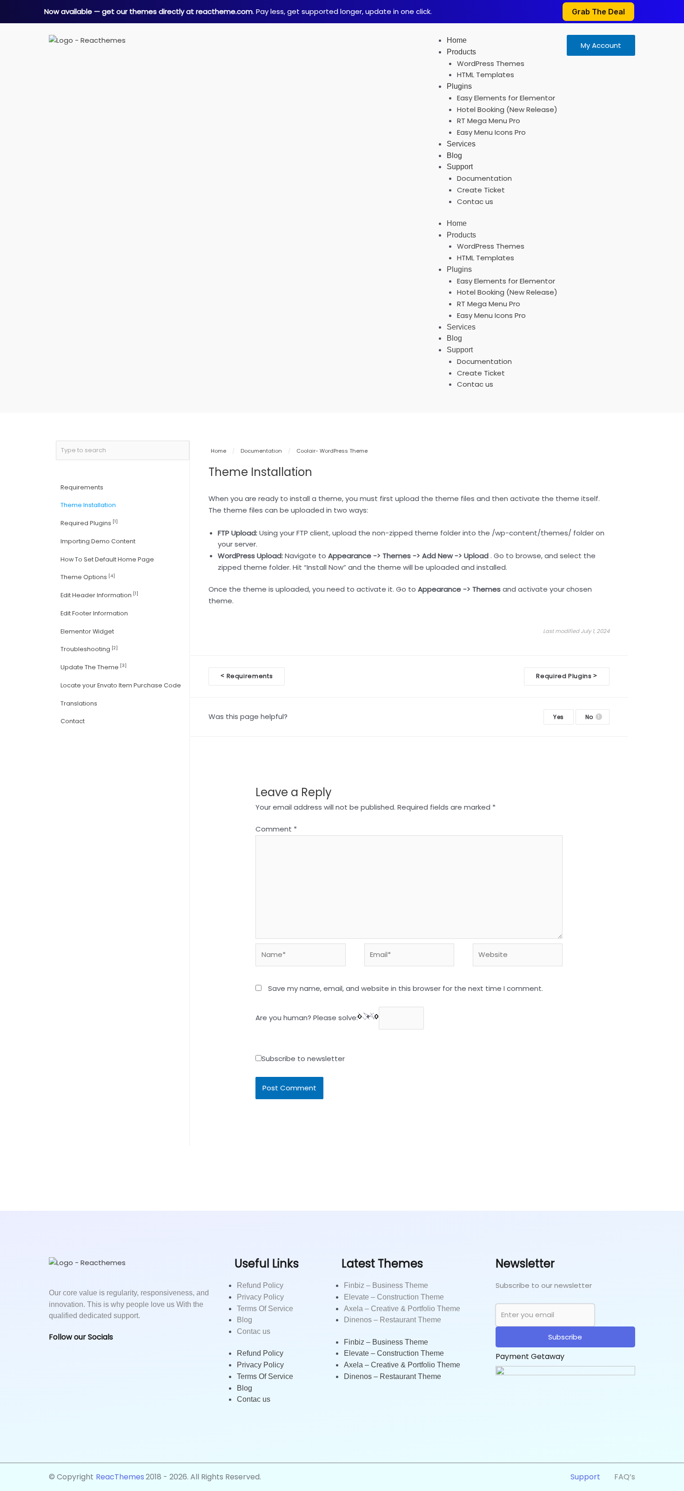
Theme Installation (88, 505)
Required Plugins (89, 522)
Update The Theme (93, 666)
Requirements (81, 487)
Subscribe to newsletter (303, 1058)
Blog (454, 155)
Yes (558, 717)
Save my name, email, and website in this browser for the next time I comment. (405, 988)
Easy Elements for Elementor (506, 98)
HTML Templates (485, 74)
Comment (276, 829)
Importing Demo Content (97, 541)
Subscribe (565, 1337)
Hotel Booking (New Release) (507, 109)
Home (457, 40)
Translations (78, 703)
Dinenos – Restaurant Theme (392, 1320)
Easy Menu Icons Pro (491, 132)
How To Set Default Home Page (107, 559)
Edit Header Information (99, 594)
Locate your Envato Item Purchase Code (120, 685)
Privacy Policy (260, 1297)
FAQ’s (624, 1476)
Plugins (459, 86)
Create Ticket (481, 190)
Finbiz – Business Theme (386, 1285)
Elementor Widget (87, 631)
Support (460, 167)
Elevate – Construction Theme (394, 1297)
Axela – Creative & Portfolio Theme (402, 1309)
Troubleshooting (89, 649)
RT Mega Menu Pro (488, 120)
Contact (72, 721)
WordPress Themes (490, 63)
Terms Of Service (265, 1309)
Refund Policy (260, 1285)
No (592, 717)
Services (461, 144)
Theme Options (87, 577)
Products (461, 52)
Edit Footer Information (94, 613)
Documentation (484, 178)
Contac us (475, 201)
